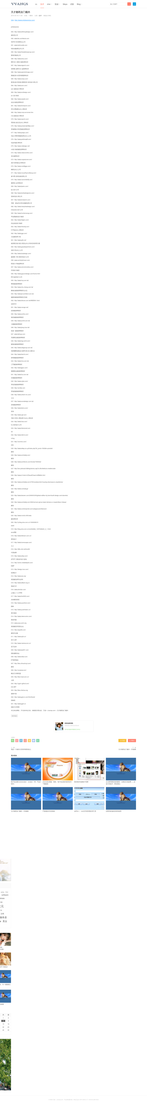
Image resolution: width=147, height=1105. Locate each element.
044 (12, 354)
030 (12, 448)
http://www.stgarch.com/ (21, 65)
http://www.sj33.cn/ (20, 636)
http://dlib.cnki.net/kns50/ (22, 549)
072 (12, 166)
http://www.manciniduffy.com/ (23, 180)
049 (12, 321)
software (5, 895)
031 (12, 442)
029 (12, 455)
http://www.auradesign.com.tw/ (24, 401)
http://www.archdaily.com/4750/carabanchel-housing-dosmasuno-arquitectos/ (38, 482)
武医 (72, 4)
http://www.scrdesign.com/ (22, 92)
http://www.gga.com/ (20, 233)
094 (12, 20)
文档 (2, 913)
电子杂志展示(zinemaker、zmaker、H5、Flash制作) (26, 783)
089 (12, 59)
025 (12, 482)
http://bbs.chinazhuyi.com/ (22, 663)
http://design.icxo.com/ (21, 569)
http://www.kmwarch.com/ (22, 200)
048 (12, 327)
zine (48, 4)
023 (12, 495)
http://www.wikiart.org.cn (22, 583)
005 (12, 677)
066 (12, 206)
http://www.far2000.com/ (22, 596)
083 (12, 92)
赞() (131, 740)
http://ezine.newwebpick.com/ (23, 563)
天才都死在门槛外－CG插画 (127, 749)
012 (12, 576)
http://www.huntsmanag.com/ (23, 213)
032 (12, 435)
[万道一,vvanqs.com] (19, 4)
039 (12, 388)
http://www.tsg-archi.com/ (22, 341)
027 (12, 468)
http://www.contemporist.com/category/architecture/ (30, 509)
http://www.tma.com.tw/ (21, 361)
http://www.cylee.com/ (21, 381)
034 (12, 421)
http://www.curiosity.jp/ (21, 489)
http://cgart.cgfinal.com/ (21, 683)
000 (12, 522)
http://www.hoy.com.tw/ (21, 280)
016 (12, 549)
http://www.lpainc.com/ (21, 186)
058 (12, 260)
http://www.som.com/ (20, 85)
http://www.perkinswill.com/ (22, 139)
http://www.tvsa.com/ (20, 421)
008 (12, 657)
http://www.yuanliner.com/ (22, 603)
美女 (5, 921)
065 (12, 213)
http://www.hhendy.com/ (21, 227)
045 (12, 348)
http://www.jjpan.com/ (21, 368)
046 (12, 341)
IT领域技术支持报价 (49, 811)
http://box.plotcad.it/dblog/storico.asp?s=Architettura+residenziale (35, 468)
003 (12, 690)
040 (12, 381)
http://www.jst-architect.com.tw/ (24, 294)
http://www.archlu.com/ (21, 314)
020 (12, 515)
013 (12, 569)
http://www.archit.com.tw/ (22, 321)
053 (12, 294)
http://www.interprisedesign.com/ (24, 206)
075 (12, 146)
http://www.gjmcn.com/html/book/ (24, 697)
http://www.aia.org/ (20, 576)
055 (12, 280)
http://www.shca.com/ (21, 59)
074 (12, 153)
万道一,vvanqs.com (49, 710)
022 (12, 502)
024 (12, 489)
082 (12, 99)
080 (12, 112)
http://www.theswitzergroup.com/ (24, 52)
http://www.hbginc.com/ (21, 220)
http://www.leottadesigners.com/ (24, 193)
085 (12, 79)
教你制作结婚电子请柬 (81, 782)
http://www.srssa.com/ (21, 79)
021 (12, 509)
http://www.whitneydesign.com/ (24, 32)
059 (12, 253)
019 (12, 529)
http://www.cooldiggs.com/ (22, 166)
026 (12, 475)
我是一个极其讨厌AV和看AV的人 (21, 749)
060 (12, 247)
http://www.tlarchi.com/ (21, 354)
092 (12, 38)
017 (12, 542)
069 (12, 186)
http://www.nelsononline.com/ (23, 153)
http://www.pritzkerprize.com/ (25, 20)
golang (2, 892)
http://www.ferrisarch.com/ (22, 106)
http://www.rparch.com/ (21, 119)
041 (12, 374)
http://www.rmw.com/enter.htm (23, 112)
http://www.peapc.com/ (21, 133)
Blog (78, 4)
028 (12, 462)
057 (12, 267)
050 (12, 314)
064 (12, 220)
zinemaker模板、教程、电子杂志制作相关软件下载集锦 (57, 783)
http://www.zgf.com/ (20, 415)
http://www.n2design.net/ (22, 146)
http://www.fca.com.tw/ (21, 374)
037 (12, 401)
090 (12, 52)
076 (12, 139)
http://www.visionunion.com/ (23, 616)
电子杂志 (14, 716)
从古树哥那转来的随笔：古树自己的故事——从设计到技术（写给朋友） (120, 783)
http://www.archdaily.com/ (22, 455)
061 (12, 240)
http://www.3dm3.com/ (21, 435)
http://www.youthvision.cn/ (22, 610)
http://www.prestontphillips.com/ (24, 126)
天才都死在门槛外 (62, 710)
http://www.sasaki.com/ (21, 99)
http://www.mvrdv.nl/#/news (22, 515)
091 (12, 45)
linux (7, 892)
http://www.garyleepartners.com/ (24, 247)
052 (12, 300)
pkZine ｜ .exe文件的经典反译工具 (85, 811)
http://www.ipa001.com (21, 650)
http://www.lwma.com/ (21, 408)
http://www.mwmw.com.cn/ (22, 643)
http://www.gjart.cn (20, 704)
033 (12, 428)
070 (12, 180)
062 (12, 233)
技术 (42, 4)
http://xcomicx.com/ (20, 442)
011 (12, 636)
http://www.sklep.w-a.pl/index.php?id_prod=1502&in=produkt (33, 448)
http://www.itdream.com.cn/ (22, 536)
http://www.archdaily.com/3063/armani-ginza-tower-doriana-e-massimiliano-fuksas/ (40, 502)
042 (12, 368)
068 (12, 193)
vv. (36, 4)
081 (12, 106)
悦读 (56, 4)
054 (12, 287)
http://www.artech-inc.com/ (22, 395)
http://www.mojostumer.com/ (23, 159)
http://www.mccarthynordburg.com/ (25, 173)
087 (12, 65)
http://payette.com (20, 630)
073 (12, 159)
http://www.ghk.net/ (20, 240)
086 (12, 72)
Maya (65, 4)
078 (12, 126)
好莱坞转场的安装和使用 (113, 811)
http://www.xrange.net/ (21, 307)
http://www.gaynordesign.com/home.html (27, 274)
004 (12, 683)
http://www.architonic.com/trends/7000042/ (27, 462)
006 (12, 670)
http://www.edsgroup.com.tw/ (23, 348)
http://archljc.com (19, 388)
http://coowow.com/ (20, 670)
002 (12, 697)
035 (12, 415)
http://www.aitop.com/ (21, 556)
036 (12, 408)
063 (12, 227)
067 (12, 200)
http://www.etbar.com (21, 657)
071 (12, 173)
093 (12, 32)
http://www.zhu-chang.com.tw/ (23, 287)
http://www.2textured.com (22, 428)
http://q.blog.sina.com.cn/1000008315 (26, 522)
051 (12, 307)
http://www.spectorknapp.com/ (23, 72)
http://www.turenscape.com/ (23, 542)
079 (12, 119)
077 (12, 133)
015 (12, 556)
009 (12, 650)
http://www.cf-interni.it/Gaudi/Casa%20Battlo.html (29, 475)
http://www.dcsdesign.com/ (22, 253)
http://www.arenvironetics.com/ (24, 267)
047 (12, 334)
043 (12, 361)
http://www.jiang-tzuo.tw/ (22, 327)
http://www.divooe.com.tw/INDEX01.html (27, 300)
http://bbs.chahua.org (21, 690)
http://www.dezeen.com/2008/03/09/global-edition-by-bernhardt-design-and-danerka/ (41, 495)
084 (12, 85)
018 (12, 536)
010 (12, 643)
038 (12, 395)
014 (12, 563)
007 (12, 663)
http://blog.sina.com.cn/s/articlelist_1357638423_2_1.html (32, 529)
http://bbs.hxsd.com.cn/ (21, 677)
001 (12, 704)
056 (12, 274)
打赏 (122, 740)
